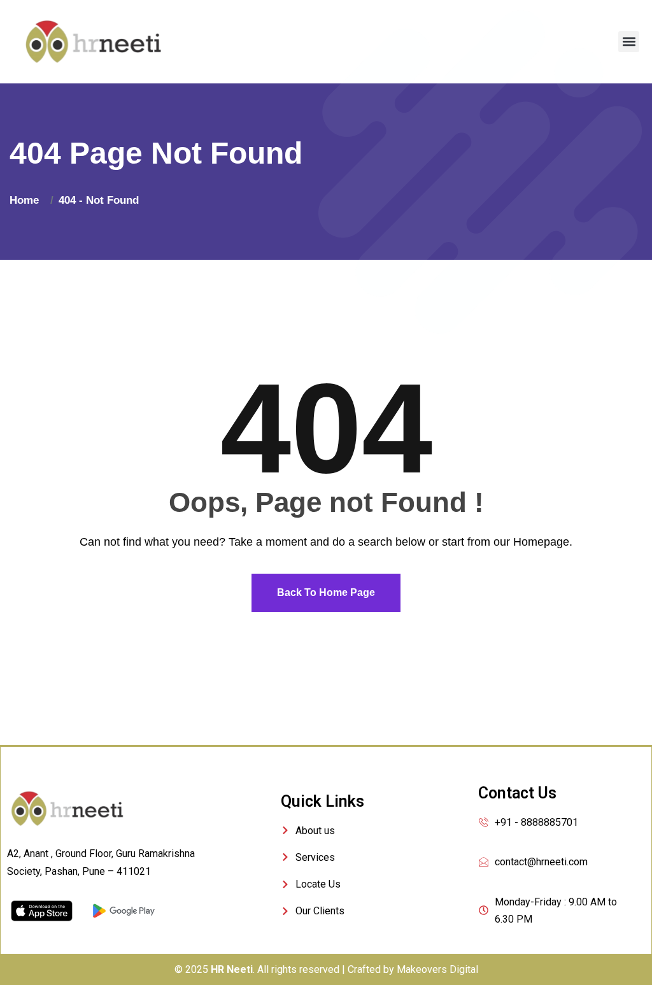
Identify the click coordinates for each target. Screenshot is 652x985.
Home (27, 200)
